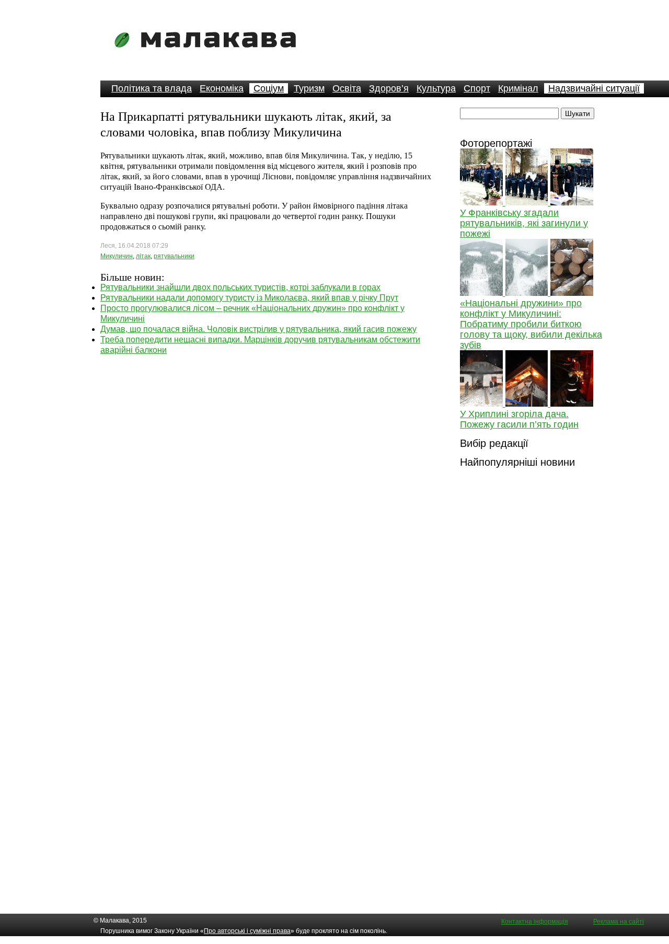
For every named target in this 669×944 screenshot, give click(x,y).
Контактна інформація (534, 921)
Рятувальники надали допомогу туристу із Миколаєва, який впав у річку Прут (249, 297)
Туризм (309, 88)
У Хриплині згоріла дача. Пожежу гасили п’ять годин (519, 419)
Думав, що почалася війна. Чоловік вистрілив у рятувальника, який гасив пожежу (258, 329)
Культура (436, 88)
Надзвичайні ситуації (594, 88)
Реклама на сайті (618, 921)
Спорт (477, 88)
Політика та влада (151, 88)
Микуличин (116, 256)
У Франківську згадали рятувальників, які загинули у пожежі (524, 223)
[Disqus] (267, 486)
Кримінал (518, 88)
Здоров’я (389, 88)
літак (143, 256)
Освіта (346, 88)
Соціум (268, 88)
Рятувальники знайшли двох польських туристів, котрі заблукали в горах (240, 287)
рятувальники (174, 256)
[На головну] (208, 54)
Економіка (222, 88)
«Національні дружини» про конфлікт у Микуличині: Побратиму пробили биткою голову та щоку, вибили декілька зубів (531, 324)
